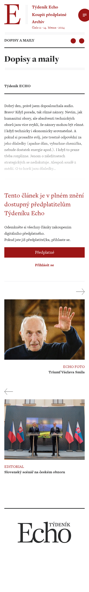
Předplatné (44, 252)
